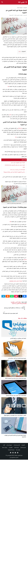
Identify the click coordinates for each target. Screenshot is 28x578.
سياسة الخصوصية (11, 450)
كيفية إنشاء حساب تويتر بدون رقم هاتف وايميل (16, 395)
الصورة (12, 302)
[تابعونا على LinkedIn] (17, 453)
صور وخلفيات (16, 447)
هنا (8, 86)
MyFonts (20, 128)
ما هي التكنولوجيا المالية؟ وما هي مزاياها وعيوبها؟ (14, 172)
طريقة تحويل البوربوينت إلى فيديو (18, 163)
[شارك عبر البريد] (16, 296)
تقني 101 (21, 2)
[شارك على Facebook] (24, 296)
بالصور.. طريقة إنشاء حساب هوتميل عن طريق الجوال (15, 415)
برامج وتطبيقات (23, 447)
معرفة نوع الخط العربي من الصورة (19, 303)
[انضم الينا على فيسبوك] (10, 453)
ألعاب (4, 445)
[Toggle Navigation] (26, 2)
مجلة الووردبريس (13, 457)
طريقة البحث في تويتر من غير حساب (17, 170)
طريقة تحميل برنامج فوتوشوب (15, 281)
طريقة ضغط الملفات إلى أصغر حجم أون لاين (17, 358)
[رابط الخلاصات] (15, 453)
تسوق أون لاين (9, 445)
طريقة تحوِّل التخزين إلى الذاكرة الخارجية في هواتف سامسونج (15, 436)
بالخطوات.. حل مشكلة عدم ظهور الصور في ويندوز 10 (14, 308)
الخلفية (25, 259)
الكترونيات (23, 445)
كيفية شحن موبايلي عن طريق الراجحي (18, 338)
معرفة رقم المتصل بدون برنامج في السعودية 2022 (15, 378)
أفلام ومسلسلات (17, 445)
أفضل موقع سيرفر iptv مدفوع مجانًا (10, 312)
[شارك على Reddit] (7, 296)
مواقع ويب (11, 447)
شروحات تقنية (19, 7)
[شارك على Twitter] (20, 296)
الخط (10, 115)
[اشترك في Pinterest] (13, 453)
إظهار (19, 51)
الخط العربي (17, 302)
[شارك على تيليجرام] (3, 296)
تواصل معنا (18, 450)
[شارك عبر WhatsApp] (12, 296)
